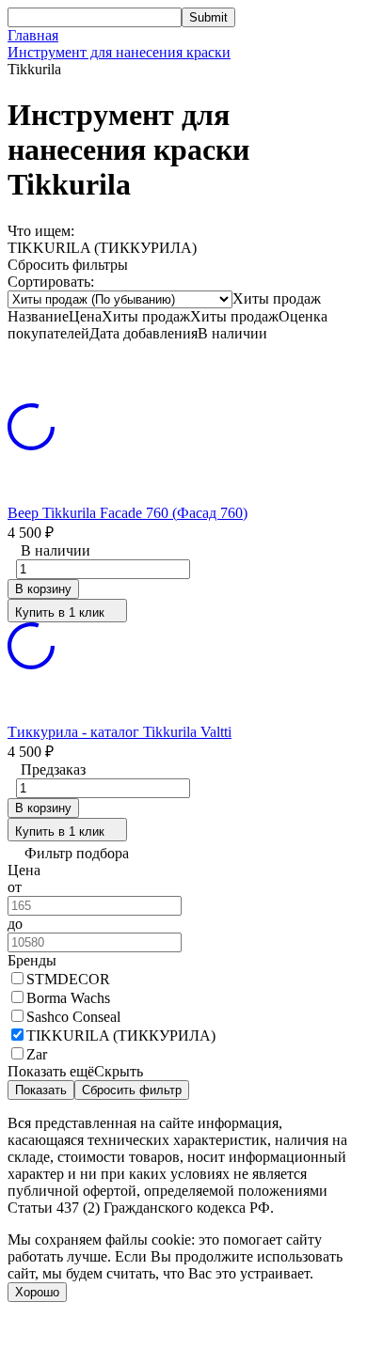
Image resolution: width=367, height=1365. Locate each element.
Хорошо (37, 1292)
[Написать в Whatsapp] (183, 1339)
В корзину (43, 589)
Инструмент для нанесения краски (119, 52)
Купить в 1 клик (59, 612)
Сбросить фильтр (132, 1090)
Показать (41, 1090)
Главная (33, 35)
